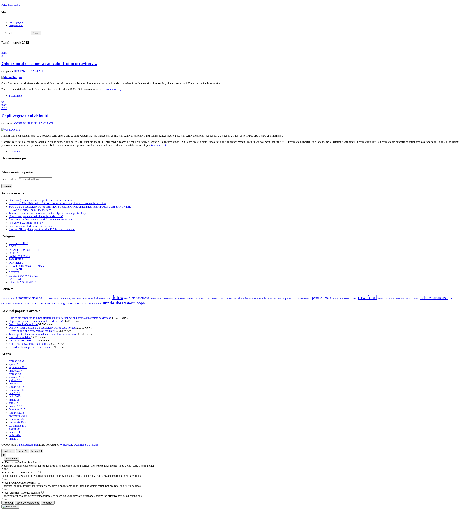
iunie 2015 (15, 396)
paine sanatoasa (340, 298)
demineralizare (105, 298)
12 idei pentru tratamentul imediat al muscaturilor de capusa (42, 334)
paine (288, 298)
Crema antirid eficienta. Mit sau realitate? (32, 330)
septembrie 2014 (18, 425)
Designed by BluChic (86, 444)
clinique (79, 298)
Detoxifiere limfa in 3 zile (23, 324)
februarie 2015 (17, 409)
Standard (32, 462)
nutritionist (279, 298)
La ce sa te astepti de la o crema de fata (31, 225)
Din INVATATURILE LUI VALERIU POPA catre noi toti (42, 327)
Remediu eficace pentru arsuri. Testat (29, 347)
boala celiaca (54, 298)
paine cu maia (321, 298)
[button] (3, 16)
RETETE (14, 272)
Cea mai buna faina (20, 337)
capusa (71, 298)
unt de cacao (78, 303)
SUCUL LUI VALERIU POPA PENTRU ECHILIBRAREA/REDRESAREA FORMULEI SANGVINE (70, 206)
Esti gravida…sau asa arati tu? (26, 222)
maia (229, 298)
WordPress (66, 444)
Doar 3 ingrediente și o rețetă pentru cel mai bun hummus (41, 200)
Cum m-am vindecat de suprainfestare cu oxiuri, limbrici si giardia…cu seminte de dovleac (60, 317)
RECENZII (20, 71)
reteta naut (409, 298)
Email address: (10, 179)
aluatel (45, 298)
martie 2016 (15, 383)
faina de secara (156, 298)
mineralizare (244, 298)
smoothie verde (10, 303)
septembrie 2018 (18, 367)
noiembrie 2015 (17, 389)
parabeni (353, 298)
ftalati (189, 298)
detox (117, 297)
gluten (195, 298)
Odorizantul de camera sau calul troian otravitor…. (49, 63)
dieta (126, 298)
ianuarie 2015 (16, 412)
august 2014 (15, 428)
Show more (11, 458)
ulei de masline (41, 303)
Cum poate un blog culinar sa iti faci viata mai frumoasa (40, 219)
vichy (148, 304)
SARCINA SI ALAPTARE (24, 282)
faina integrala (168, 298)
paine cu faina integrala (301, 298)
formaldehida (180, 298)
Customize (8, 451)
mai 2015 (14, 399)
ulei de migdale (60, 303)
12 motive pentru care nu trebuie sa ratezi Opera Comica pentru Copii (48, 213)
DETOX (14, 252)
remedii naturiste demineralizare (391, 298)
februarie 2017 (17, 373)
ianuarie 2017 (16, 377)
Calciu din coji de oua (21, 340)
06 (2, 101)
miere (233, 298)
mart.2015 (4, 54)
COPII (18, 123)
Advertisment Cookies (17, 492)
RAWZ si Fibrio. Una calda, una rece (30, 209)
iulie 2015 (14, 393)
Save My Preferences (27, 502)
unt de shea (113, 302)
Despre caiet (16, 25)
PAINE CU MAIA (19, 256)
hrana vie (203, 298)
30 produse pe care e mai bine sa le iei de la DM (36, 216)
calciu (63, 298)
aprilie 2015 (15, 402)
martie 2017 (15, 370)
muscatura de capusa (263, 298)
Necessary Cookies (16, 462)
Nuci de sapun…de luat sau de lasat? (29, 343)
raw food (367, 297)
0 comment (15, 151)
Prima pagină (16, 22)
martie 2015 (15, 406)
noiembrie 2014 (17, 419)
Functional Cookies (16, 472)
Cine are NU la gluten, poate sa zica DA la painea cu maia (42, 229)
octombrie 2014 (17, 422)
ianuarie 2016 (16, 386)
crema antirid (90, 298)
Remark (32, 472)
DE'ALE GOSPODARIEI (24, 249)
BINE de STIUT (18, 243)
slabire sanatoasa (434, 297)
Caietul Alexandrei (10, 5)
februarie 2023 (17, 360)
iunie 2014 (15, 435)
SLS (450, 298)
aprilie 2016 (15, 380)
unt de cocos (95, 303)
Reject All (22, 451)
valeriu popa (134, 303)
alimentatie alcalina (29, 298)
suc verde (24, 303)
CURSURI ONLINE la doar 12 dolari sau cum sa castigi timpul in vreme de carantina (57, 203)
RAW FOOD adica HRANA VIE (28, 265)
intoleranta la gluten (218, 298)
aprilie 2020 (15, 364)
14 (2, 49)
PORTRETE (16, 262)
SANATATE (36, 71)
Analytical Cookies (16, 482)
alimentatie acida (8, 298)
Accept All (36, 451)
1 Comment (15, 95)
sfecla (416, 298)
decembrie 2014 (18, 415)
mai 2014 (14, 438)
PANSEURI (30, 123)
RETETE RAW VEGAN (23, 275)
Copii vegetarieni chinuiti (25, 115)
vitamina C (155, 304)
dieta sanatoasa (139, 298)
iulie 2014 (14, 432)
